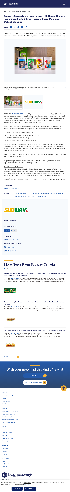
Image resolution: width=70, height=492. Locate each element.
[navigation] (64, 3)
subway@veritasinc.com (11, 188)
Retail (34, 196)
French (13, 230)
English (7, 230)
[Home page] (11, 4)
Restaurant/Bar (25, 193)
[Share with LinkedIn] (10, 27)
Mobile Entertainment (57, 193)
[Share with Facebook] (18, 27)
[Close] (67, 483)
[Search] (60, 4)
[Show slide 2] (33, 102)
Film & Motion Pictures (42, 193)
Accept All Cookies (30, 488)
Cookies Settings (17, 488)
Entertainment (41, 196)
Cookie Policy (27, 484)
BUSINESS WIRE (17, 114)
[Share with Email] (22, 27)
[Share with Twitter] (14, 27)
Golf (32, 193)
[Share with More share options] (29, 27)
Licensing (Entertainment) (22, 196)
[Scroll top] (64, 388)
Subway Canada (11, 250)
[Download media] (65, 88)
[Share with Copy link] (25, 27)
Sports (17, 193)
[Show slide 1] (13, 102)
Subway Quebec (11, 247)
